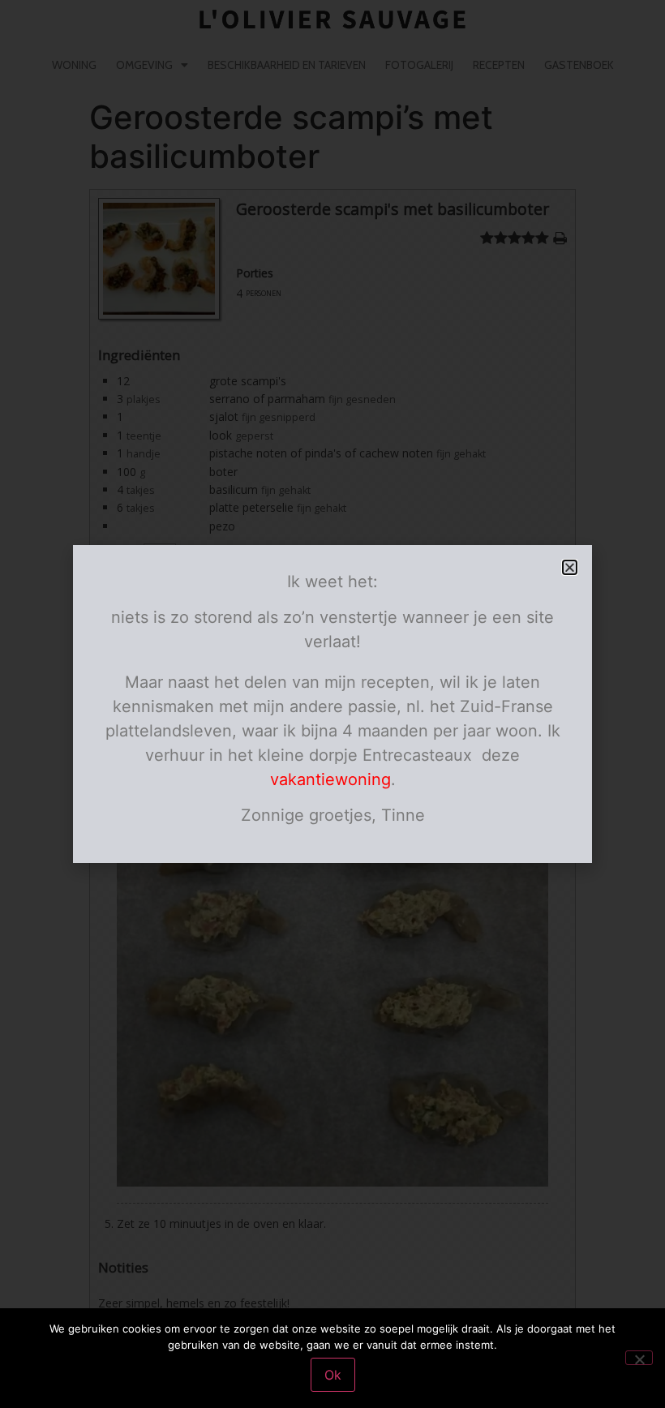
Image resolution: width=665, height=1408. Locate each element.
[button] (570, 567)
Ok (332, 1375)
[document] (332, 704)
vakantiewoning (330, 779)
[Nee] (639, 1357)
